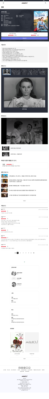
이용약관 (43, 369)
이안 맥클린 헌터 (14, 298)
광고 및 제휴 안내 (13, 369)
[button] (45, 72)
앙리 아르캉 (13, 302)
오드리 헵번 (6, 25)
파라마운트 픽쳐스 (14, 315)
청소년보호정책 (30, 369)
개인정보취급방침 (23, 369)
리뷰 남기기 (24, 38)
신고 (47, 209)
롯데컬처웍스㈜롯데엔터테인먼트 (17, 318)
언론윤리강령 (22, 371)
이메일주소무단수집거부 (37, 369)
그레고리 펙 (13, 25)
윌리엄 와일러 (6, 24)
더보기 (24, 200)
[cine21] (24, 3)
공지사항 (4, 369)
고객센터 (18, 369)
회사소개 (8, 369)
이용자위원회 (27, 371)
